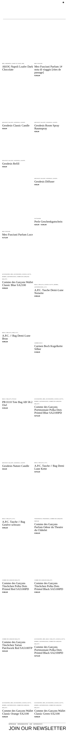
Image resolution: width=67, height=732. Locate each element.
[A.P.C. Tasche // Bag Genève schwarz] (18, 495)
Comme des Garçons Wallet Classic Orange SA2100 (17, 712)
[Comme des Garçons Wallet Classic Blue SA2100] (18, 256)
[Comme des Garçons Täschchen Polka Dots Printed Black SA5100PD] (50, 557)
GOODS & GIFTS (26, 274)
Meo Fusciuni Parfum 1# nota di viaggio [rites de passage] (48, 69)
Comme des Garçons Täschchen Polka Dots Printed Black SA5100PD (48, 586)
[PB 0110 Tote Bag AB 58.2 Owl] (18, 375)
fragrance (46, 518)
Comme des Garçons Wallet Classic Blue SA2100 (17, 284)
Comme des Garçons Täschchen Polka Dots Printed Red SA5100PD (15, 586)
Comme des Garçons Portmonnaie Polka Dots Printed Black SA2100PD (48, 649)
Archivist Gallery (7, 122)
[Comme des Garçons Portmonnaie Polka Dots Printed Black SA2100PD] (50, 616)
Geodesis (17, 122)
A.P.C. (45, 287)
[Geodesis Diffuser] (50, 155)
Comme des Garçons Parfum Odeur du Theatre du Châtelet (48, 527)
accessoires (17, 274)
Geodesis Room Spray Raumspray (46, 127)
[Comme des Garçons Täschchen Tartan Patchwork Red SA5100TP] (18, 616)
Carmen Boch (38, 343)
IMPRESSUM (12, 724)
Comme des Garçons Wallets (11, 580)
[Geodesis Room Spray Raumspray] (50, 99)
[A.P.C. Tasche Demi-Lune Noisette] (50, 261)
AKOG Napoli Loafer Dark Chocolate (17, 68)
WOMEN (4, 276)
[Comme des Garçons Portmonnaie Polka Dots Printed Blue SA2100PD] (50, 375)
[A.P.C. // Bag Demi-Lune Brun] (18, 314)
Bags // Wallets (39, 284)
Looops (22, 122)
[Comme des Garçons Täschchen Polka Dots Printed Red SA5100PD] (18, 557)
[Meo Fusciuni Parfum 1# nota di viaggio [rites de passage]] (50, 40)
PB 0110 (14, 398)
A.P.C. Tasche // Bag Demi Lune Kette (49, 467)
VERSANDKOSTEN (22, 724)
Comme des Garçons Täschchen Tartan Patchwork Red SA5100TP (17, 645)
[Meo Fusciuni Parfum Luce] (18, 208)
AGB (30, 724)
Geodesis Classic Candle (15, 125)
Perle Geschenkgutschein (48, 221)
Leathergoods (11, 276)
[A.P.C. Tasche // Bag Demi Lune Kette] (50, 439)
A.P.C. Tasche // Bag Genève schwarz (13, 523)
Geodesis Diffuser (44, 181)
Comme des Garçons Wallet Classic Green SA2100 (49, 712)
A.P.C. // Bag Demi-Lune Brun (16, 337)
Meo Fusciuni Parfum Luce (17, 234)
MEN (3, 63)
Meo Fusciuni (38, 63)
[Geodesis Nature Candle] (18, 439)
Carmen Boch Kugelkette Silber (48, 347)
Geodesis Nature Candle (15, 465)
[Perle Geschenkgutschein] (50, 202)
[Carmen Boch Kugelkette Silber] (50, 319)
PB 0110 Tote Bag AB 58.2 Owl (17, 403)
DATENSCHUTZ (37, 724)
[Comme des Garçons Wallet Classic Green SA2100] (50, 679)
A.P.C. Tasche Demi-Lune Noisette (48, 292)
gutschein (37, 218)
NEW (23, 63)
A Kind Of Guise (16, 63)
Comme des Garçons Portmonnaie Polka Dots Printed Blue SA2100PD (48, 409)
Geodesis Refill (10, 163)
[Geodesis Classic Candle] (18, 99)
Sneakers (8, 63)
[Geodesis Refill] (18, 146)
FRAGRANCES (38, 518)
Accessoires (6, 274)
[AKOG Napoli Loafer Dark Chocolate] (18, 40)
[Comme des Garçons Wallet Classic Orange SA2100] (18, 679)
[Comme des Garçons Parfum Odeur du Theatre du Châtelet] (50, 495)
